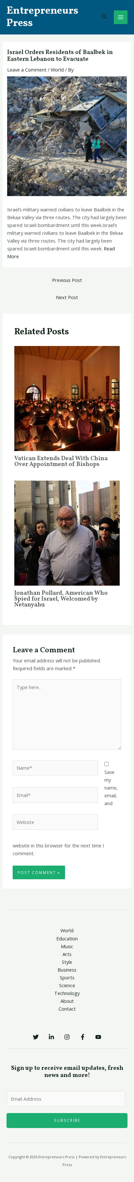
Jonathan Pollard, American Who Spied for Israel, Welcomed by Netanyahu (61, 599)
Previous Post (67, 280)
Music (67, 946)
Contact (67, 1008)
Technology (67, 993)
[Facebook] (83, 1037)
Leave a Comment (27, 69)
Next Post (67, 297)
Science (67, 985)
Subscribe (67, 1120)
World (57, 69)
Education (67, 938)
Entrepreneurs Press (42, 17)
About (67, 1001)
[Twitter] (36, 1037)
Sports (67, 977)
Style (67, 962)
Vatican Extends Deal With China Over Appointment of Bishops (61, 462)
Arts (67, 954)
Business (67, 969)
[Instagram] (67, 1037)
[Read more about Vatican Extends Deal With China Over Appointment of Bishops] (66, 398)
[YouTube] (98, 1037)
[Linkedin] (51, 1037)
